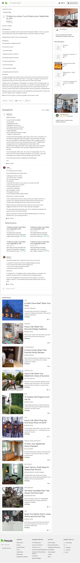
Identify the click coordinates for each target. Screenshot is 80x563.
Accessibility (51, 549)
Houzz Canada (51, 542)
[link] (68, 116)
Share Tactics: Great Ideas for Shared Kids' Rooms (36, 468)
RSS (67, 552)
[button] (3, 3)
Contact (50, 554)
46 (50, 366)
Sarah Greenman (30, 495)
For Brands (35, 556)
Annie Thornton (30, 378)
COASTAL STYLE (28, 370)
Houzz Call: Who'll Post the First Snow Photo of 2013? (35, 421)
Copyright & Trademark (22, 556)
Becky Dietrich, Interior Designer (35, 472)
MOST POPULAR (28, 487)
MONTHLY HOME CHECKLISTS (32, 441)
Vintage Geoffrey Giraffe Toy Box (69, 64)
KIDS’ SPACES (27, 464)
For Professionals (36, 542)
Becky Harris (29, 331)
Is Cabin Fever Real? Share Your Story (37, 304)
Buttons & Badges (36, 558)
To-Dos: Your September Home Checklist (34, 445)
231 (50, 507)
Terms (18, 549)
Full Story (27, 317)
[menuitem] (72, 3)
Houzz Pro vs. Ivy (36, 547)
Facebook (68, 547)
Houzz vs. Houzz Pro (37, 545)
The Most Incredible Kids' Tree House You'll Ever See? (36, 491)
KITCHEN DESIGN (29, 347)
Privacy (18, 547)
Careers (18, 545)
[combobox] (32, 3)
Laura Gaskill (29, 448)
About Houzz (20, 542)
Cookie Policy (20, 552)
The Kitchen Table (7, 12)
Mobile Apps (20, 554)
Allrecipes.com (6, 29)
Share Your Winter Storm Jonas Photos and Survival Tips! (37, 515)
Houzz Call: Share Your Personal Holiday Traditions (35, 328)
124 (50, 530)
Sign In (49, 556)
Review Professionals (53, 545)
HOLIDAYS (27, 323)
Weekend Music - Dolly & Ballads (69, 73)
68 (50, 460)
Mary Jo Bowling (30, 308)
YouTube (68, 550)
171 (50, 319)
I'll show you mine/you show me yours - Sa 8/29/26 (70, 82)
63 (50, 413)
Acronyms (65, 45)
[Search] (10, 3)
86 (50, 343)
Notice (23, 547)
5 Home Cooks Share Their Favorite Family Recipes (35, 351)
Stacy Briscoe (30, 355)
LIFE (25, 300)
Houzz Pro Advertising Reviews (39, 549)
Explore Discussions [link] (7, 9)
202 (49, 389)
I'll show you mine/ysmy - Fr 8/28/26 (70, 55)
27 (50, 483)
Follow (28, 100)
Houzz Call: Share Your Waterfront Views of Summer (36, 374)
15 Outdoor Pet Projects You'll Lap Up (36, 398)
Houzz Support (51, 552)
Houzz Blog (68, 542)
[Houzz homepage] (6, 3)
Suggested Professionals (54, 547)
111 (50, 436)
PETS (25, 394)
